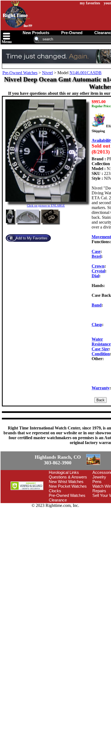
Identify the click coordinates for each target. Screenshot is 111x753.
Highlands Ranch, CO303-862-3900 (20, 475)
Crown (98, 266)
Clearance (58, 531)
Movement (101, 236)
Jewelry (99, 508)
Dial (95, 275)
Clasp (97, 324)
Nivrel (47, 72)
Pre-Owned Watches (19, 72)
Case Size (100, 349)
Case (96, 251)
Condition (101, 353)
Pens (97, 512)
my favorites (90, 3)
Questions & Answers (68, 508)
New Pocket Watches (68, 517)
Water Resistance (101, 341)
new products (36, 32)
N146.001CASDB (86, 72)
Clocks (55, 521)
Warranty (101, 388)
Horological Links (64, 503)
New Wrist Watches (66, 512)
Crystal (98, 271)
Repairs (99, 521)
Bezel (96, 256)
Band (97, 305)
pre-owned (71, 32)
